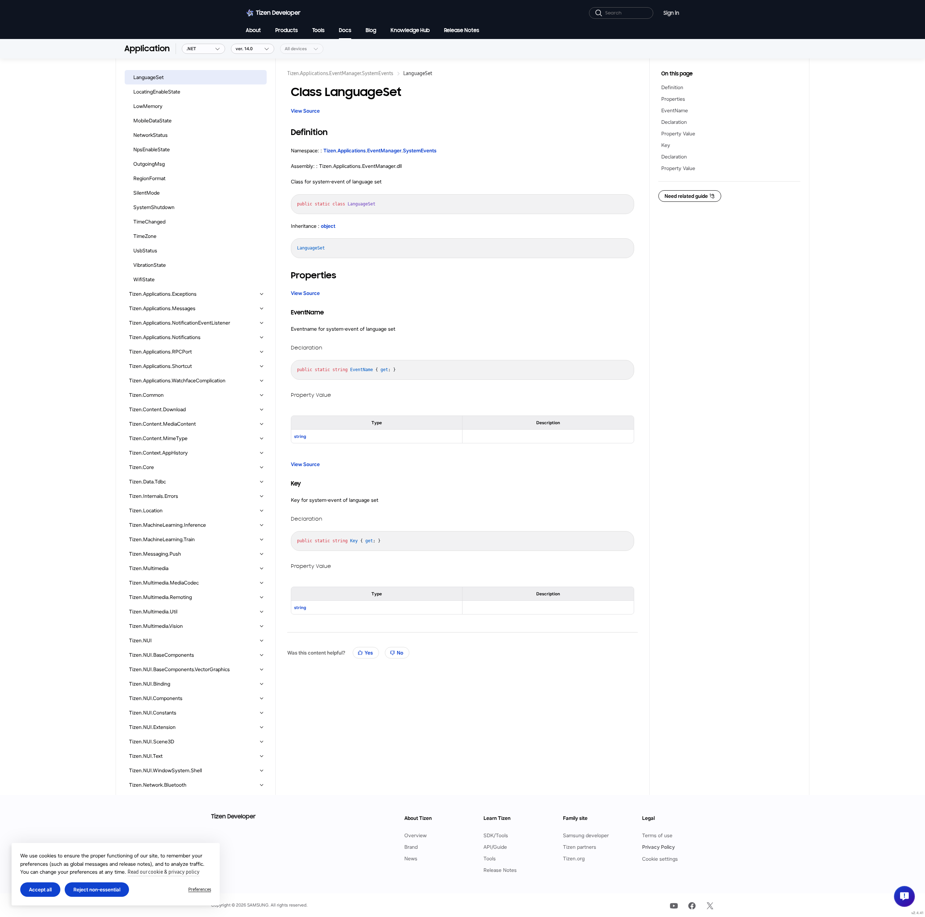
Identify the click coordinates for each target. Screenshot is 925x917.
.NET (191, 49)
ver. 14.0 (244, 49)
